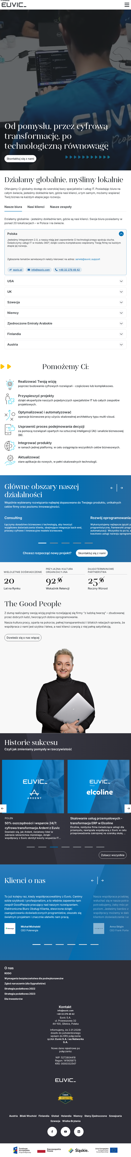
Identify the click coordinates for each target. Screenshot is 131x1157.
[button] (65, 233)
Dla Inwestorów (13, 998)
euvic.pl (17, 269)
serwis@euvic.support (87, 259)
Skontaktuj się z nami (20, 158)
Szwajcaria (115, 1115)
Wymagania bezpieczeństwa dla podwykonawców (33, 978)
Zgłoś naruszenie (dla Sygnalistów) (25, 983)
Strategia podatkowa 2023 (19, 993)
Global (55, 1115)
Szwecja (55, 1121)
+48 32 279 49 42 (69, 269)
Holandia (66, 1115)
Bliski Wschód (28, 1115)
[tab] (13, 207)
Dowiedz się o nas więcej (23, 637)
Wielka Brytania (71, 1121)
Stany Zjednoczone (95, 1115)
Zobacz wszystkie (112, 855)
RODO (7, 973)
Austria (13, 1115)
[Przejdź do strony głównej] (65, 1080)
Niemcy (78, 1115)
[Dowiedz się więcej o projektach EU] (22, 1150)
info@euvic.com (40, 269)
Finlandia (44, 1115)
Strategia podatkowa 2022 (19, 988)
